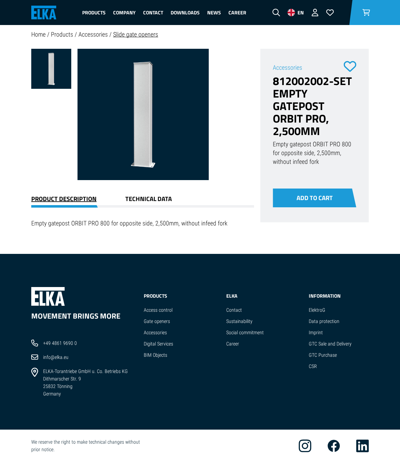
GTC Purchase (323, 355)
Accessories (93, 34)
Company (124, 12)
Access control (158, 310)
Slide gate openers (135, 34)
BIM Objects (155, 355)
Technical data (148, 198)
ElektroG (317, 310)
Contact (153, 12)
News (214, 12)
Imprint (316, 332)
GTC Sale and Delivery (330, 344)
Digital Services (158, 344)
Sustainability (239, 321)
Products (94, 12)
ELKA (232, 296)
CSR (313, 366)
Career (237, 12)
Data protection (324, 321)
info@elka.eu (55, 357)
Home (39, 34)
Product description (64, 198)
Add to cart (315, 198)
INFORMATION (325, 296)
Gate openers (157, 321)
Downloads (185, 12)
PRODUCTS (155, 296)
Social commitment (245, 332)
